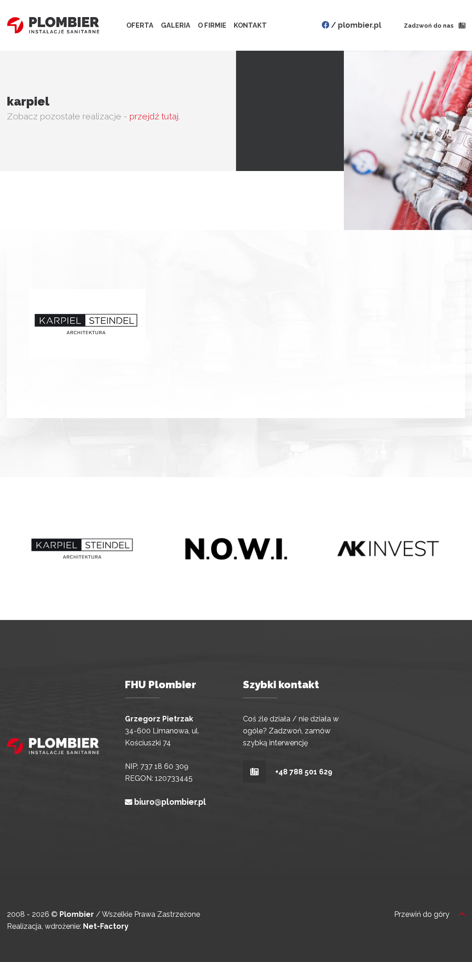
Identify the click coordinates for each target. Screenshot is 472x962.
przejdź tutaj (154, 116)
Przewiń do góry (422, 914)
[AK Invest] (388, 547)
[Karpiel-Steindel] (83, 547)
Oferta (139, 25)
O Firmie (212, 25)
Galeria (175, 25)
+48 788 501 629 (302, 771)
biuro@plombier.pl (170, 802)
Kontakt (250, 25)
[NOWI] (235, 547)
